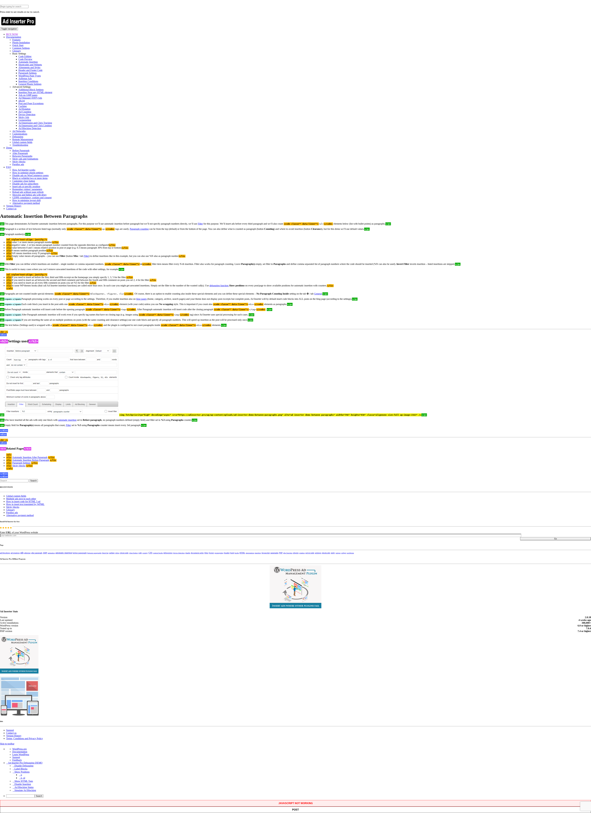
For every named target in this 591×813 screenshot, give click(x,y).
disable (187, 553)
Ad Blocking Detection (29, 128)
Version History (13, 206)
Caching (22, 106)
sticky (333, 553)
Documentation (13, 37)
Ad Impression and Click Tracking (35, 123)
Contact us (11, 208)
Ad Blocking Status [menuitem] (24, 787)
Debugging (17, 136)
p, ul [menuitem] (23, 778)
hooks (237, 553)
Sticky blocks (18, 161)
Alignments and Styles (29, 67)
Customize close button (23, 181)
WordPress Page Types (29, 75)
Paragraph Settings (27, 73)
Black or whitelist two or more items (30, 178)
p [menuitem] (21, 774)
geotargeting (219, 553)
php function (287, 553)
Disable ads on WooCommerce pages (30, 175)
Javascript (265, 553)
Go (555, 539)
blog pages (141, 299)
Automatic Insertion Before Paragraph (30, 460)
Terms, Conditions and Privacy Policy (24, 738)
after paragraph (36, 553)
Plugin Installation (21, 42)
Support (10, 730)
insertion (258, 553)
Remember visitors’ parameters (27, 189)
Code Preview (25, 59)
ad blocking (5, 553)
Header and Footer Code (30, 70)
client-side (124, 553)
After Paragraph (20, 153)
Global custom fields (22, 142)
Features (16, 39)
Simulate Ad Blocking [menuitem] (25, 790)
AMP (45, 553)
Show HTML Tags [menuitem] (23, 781)
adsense (27, 553)
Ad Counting (24, 111)
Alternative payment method (26, 203)
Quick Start (17, 45)
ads (22, 552)
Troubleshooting (20, 145)
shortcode (326, 553)
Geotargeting (24, 120)
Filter (200, 223)
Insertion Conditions (28, 81)
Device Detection (26, 114)
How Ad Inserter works (23, 170)
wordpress (350, 553)
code (140, 553)
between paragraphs (94, 553)
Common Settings (21, 48)
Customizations (19, 134)
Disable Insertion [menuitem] (22, 784)
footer (211, 553)
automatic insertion (67, 420)
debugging (168, 553)
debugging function (219, 285)
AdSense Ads (25, 78)
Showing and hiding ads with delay (29, 194)
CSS (150, 553)
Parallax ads (18, 164)
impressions (250, 553)
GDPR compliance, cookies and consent (32, 197)
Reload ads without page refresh (28, 192)
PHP (281, 553)
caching (112, 553)
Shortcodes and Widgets (30, 64)
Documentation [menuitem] (19, 751)
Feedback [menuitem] (17, 760)
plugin (296, 553)
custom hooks (158, 553)
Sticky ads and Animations (25, 158)
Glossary (16, 51)
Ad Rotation (24, 109)
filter (206, 553)
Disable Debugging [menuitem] (23, 765)
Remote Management (22, 139)
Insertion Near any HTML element (35, 92)
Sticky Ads (23, 117)
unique (338, 553)
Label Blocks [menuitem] (20, 768)
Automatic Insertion (28, 62)
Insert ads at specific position (26, 186)
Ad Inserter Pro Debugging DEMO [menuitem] (25, 762)
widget (343, 553)
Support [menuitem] (16, 757)
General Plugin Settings (29, 84)
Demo (9, 147)
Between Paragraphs (22, 156)
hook (232, 553)
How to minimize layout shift (26, 200)
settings (318, 553)
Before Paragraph (20, 150)
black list (105, 553)
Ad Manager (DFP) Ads (30, 98)
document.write (197, 553)
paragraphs (274, 553)
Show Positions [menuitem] (22, 772)
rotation (302, 553)
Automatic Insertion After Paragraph (29, 457)
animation (51, 553)
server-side (309, 553)
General (318, 293)
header (227, 553)
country (145, 553)
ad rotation (15, 553)
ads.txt (21, 100)
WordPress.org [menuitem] (19, 749)
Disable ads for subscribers (25, 183)
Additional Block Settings (31, 89)
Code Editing (24, 56)
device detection (179, 553)
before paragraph (80, 553)
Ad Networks (19, 131)
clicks (117, 553)
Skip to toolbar (7, 743)
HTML (242, 553)
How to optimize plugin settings (27, 172)
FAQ (8, 167)
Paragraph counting (139, 229)
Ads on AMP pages (27, 95)
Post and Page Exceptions (31, 103)
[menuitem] (298, 796)
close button (133, 553)
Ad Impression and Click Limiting (35, 125)
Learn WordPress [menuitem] (20, 754)
